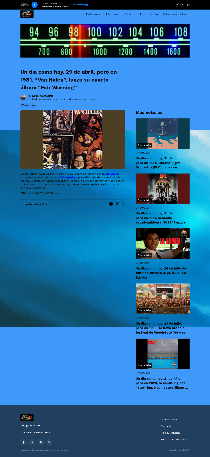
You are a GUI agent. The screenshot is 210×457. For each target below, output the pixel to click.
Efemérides (28, 105)
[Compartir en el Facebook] (111, 204)
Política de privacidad (175, 14)
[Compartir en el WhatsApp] (123, 204)
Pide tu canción (149, 14)
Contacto (130, 14)
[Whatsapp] (188, 5)
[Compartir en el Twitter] (117, 204)
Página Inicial (93, 14)
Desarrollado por (175, 450)
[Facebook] (177, 5)
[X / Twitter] (182, 5)
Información (113, 14)
